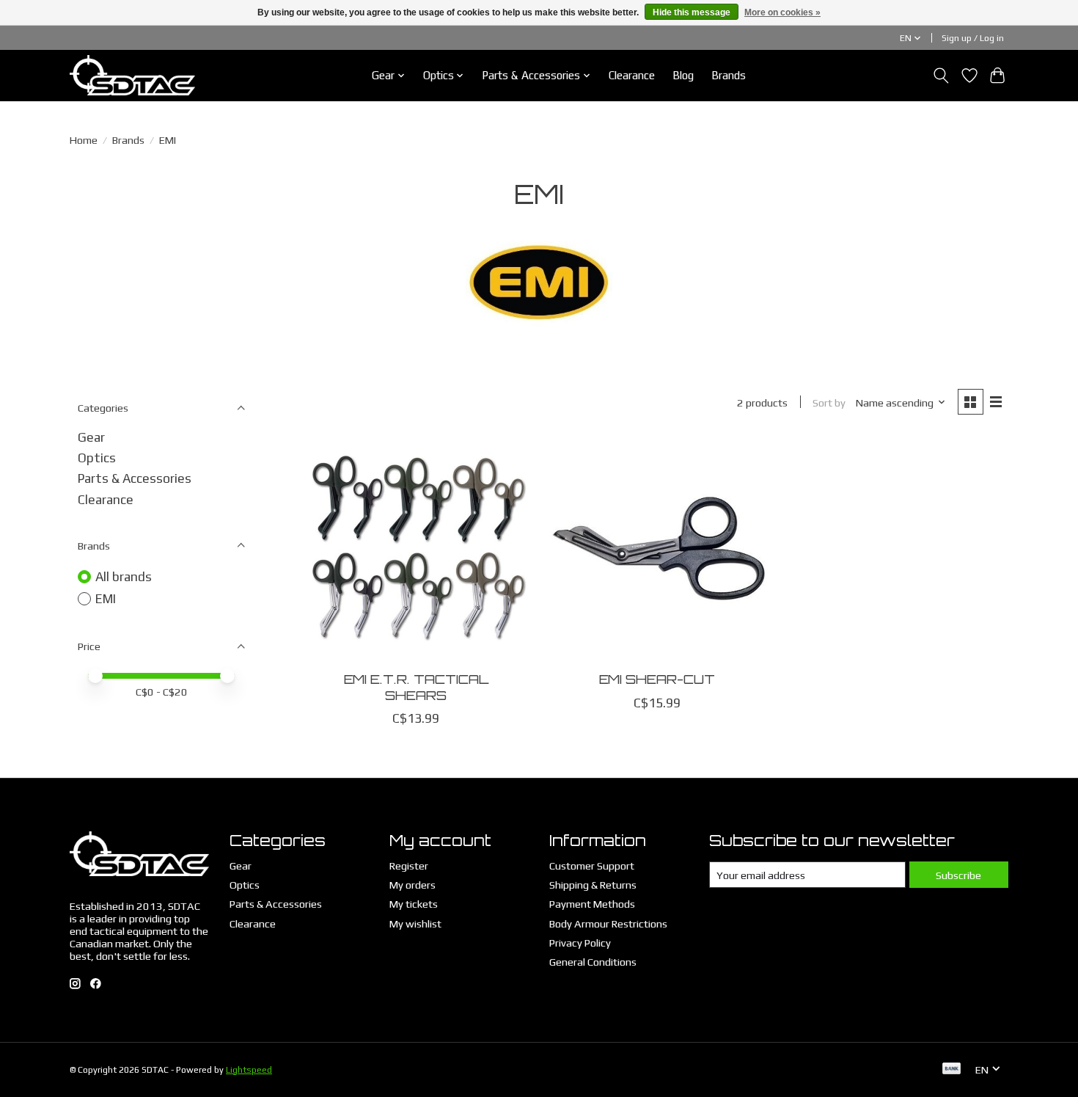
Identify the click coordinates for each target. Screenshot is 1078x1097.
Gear (91, 437)
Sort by (829, 402)
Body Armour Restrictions (608, 923)
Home (84, 140)
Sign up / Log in (973, 38)
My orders (412, 884)
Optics (97, 458)
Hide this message (691, 12)
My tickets (413, 903)
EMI (105, 598)
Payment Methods (592, 903)
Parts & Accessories (134, 478)
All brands (123, 576)
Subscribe (958, 875)
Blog (683, 75)
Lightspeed (249, 1070)
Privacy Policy (580, 942)
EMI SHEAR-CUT (657, 679)
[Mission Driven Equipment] (132, 75)
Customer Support (591, 865)
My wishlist (415, 923)
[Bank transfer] (951, 1069)
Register (408, 865)
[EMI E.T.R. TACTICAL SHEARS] (416, 549)
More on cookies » (782, 12)
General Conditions (593, 961)
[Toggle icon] (941, 75)
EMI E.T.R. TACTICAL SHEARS (416, 686)
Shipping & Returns (593, 884)
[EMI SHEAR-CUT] (656, 549)
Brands (728, 75)
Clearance (632, 75)
